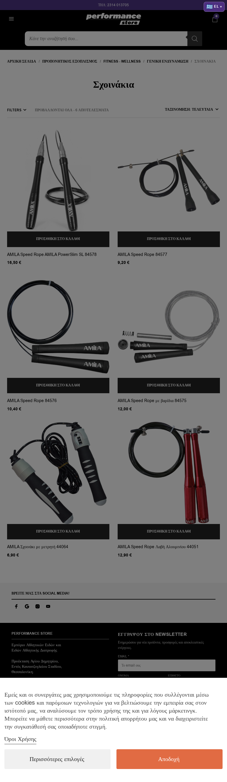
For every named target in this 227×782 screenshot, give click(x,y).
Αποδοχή (168, 759)
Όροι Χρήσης (20, 739)
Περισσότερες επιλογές (57, 759)
